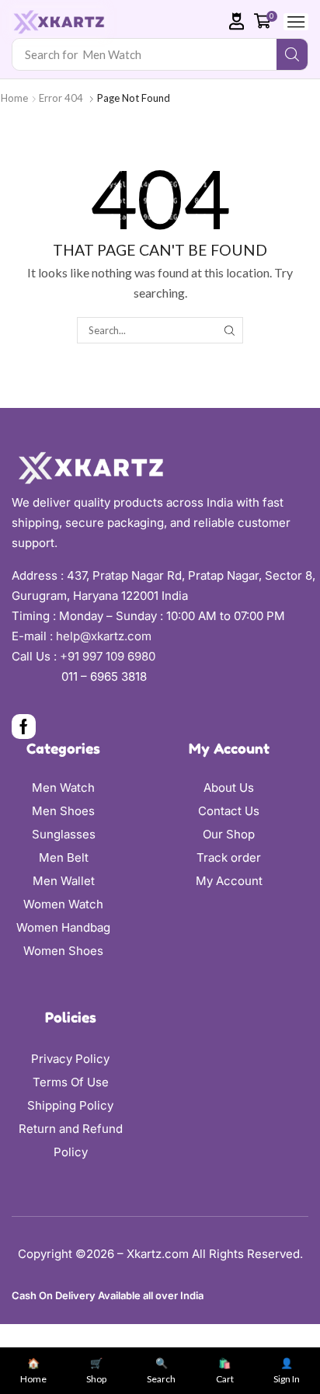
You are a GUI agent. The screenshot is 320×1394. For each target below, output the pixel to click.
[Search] (292, 54)
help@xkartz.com (103, 636)
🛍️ (225, 1371)
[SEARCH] (229, 330)
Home (14, 98)
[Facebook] (24, 726)
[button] (237, 21)
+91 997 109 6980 (111, 656)
